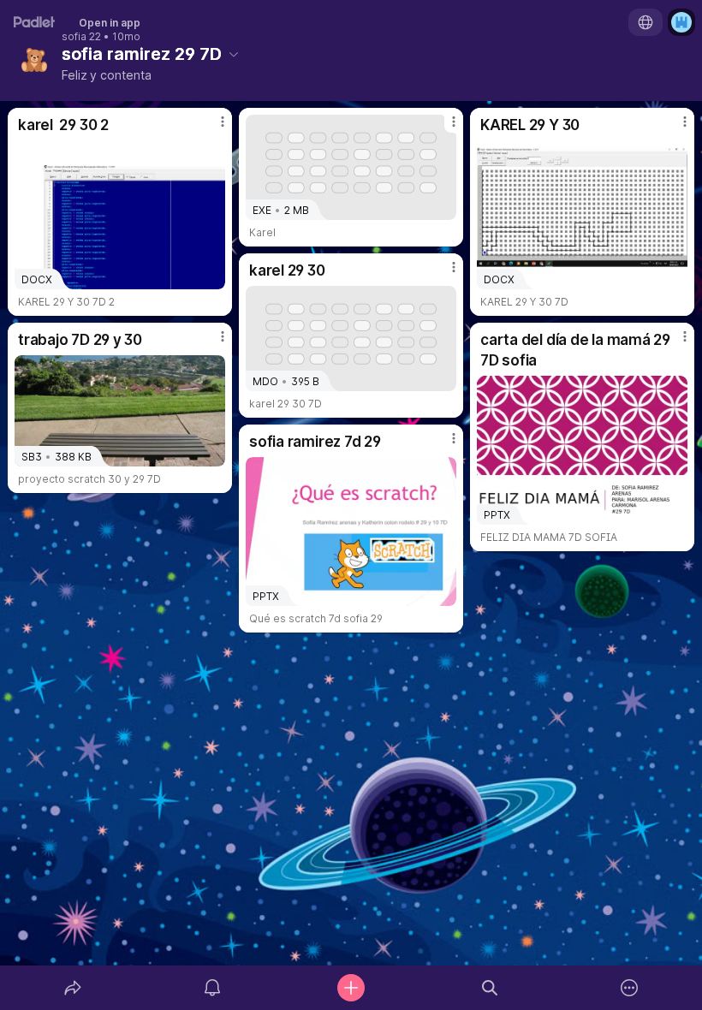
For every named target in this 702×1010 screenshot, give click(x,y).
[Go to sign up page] (681, 22)
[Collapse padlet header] (234, 54)
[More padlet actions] (629, 988)
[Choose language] (645, 22)
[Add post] (351, 988)
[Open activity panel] (212, 988)
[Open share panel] (73, 988)
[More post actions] (211, 128)
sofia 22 (81, 37)
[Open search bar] (490, 988)
